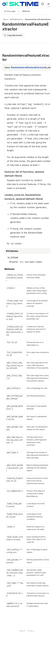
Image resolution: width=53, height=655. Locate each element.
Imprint (22, 631)
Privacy (30, 631)
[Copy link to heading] (2, 269)
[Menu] (48, 4)
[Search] (42, 4)
